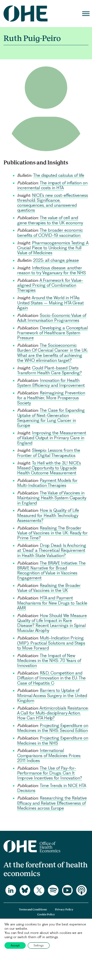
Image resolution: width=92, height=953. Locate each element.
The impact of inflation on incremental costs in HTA (52, 185)
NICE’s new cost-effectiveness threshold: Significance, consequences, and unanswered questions (52, 203)
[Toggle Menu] (86, 13)
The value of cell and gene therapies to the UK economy (50, 220)
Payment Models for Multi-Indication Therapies (47, 483)
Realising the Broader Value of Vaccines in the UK (49, 588)
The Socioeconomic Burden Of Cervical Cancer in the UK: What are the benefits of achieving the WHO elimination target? (52, 353)
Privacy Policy (64, 909)
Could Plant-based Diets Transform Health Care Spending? (49, 370)
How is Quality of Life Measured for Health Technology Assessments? (48, 515)
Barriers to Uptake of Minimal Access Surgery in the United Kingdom (52, 695)
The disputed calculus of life (58, 175)
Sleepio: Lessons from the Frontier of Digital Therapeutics (48, 453)
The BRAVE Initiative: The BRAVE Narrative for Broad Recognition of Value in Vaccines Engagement (51, 571)
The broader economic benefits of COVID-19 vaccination (50, 233)
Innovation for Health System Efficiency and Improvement (51, 383)
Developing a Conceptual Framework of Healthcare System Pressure (52, 332)
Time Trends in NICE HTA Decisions (51, 788)
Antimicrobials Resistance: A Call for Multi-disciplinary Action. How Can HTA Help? (52, 713)
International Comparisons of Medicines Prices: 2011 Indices (49, 755)
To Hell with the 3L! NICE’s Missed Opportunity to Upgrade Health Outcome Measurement (49, 468)
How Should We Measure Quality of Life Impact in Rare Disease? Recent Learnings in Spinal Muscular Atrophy (52, 623)
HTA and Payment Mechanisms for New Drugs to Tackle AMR (52, 602)
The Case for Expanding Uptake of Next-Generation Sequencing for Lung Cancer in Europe (51, 418)
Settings (39, 945)
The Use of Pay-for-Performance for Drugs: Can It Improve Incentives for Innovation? (49, 773)
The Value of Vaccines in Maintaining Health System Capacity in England (51, 497)
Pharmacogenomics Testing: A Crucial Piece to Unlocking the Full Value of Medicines (52, 247)
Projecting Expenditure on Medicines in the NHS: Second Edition (52, 728)
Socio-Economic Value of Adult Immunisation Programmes (51, 318)
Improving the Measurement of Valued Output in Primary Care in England (51, 437)
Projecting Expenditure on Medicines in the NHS (52, 740)
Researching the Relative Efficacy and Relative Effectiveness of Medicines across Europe (52, 803)
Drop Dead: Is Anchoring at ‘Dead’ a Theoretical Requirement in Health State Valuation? (51, 550)
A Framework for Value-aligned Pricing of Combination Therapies (50, 285)
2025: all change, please (56, 260)
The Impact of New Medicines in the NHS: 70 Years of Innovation (49, 660)
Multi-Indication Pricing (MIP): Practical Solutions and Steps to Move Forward (51, 642)
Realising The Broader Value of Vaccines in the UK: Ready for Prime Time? (52, 533)
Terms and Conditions (33, 909)
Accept (15, 945)
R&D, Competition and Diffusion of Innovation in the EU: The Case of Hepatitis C (51, 678)
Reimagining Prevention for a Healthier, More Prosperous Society (51, 397)
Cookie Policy (46, 914)
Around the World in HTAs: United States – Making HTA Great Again (50, 302)
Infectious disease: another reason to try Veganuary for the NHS (51, 270)
